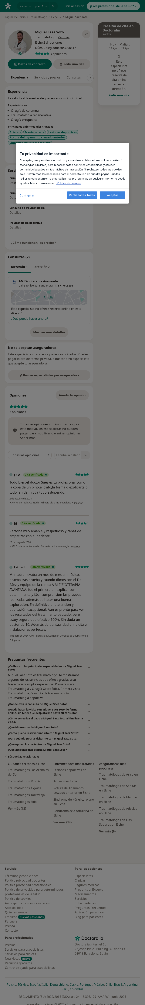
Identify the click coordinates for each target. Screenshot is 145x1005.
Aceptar (112, 195)
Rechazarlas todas (82, 195)
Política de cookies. (68, 183)
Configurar (27, 195)
